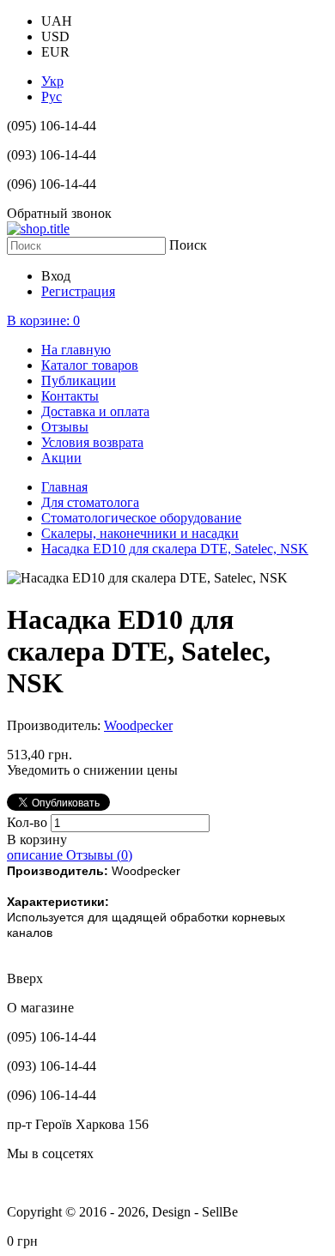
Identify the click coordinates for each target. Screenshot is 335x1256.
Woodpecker (138, 725)
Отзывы (64, 427)
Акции (61, 457)
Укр (52, 81)
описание (36, 855)
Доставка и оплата (95, 411)
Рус (51, 96)
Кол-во (29, 822)
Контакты (70, 396)
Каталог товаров (89, 365)
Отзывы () (99, 855)
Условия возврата (92, 442)
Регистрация (78, 291)
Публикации (78, 380)
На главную (76, 349)
